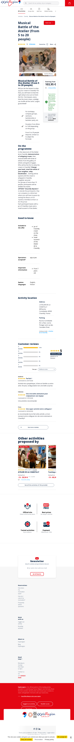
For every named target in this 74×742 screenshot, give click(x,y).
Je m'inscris (37, 574)
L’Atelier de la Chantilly (46, 331)
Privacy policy (42, 733)
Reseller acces (45, 704)
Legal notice (50, 733)
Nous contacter (52, 119)
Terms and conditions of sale (28, 733)
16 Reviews (32, 44)
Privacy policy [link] (49, 739)
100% (40, 347)
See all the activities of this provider (36, 485)
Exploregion (21, 642)
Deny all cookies (26, 739)
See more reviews (33, 427)
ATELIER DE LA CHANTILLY (28, 472)
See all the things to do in (28, 696)
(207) (26, 470)
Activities (20, 16)
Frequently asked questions (21, 604)
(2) (55, 470)
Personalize (39, 739)
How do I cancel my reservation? (21, 598)
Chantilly (26, 16)
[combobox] (41, 3)
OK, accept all (61, 737)
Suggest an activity (29, 704)
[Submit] (27, 3)
